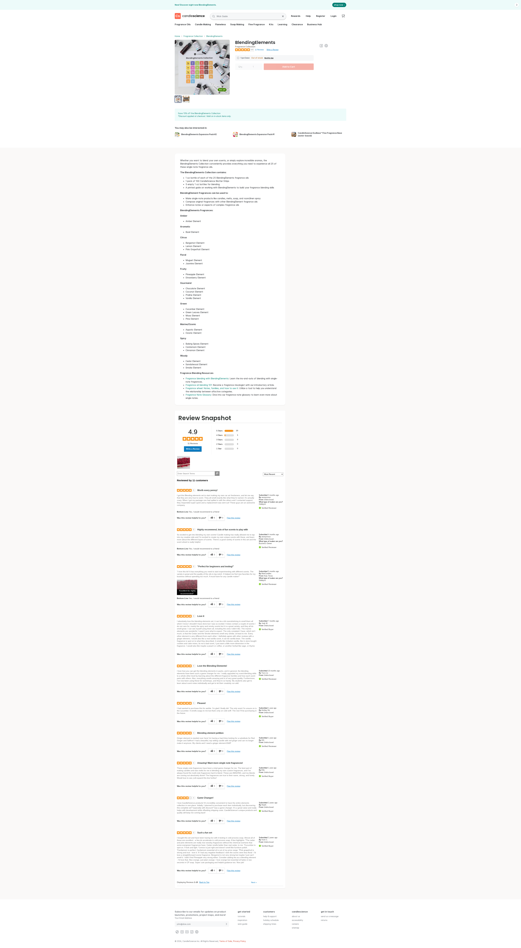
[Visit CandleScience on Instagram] (182, 931)
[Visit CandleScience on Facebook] (321, 45)
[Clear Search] (283, 16)
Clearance (297, 24)
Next (254, 882)
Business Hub (314, 24)
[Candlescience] (191, 16)
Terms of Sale (225, 941)
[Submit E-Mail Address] (226, 924)
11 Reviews (259, 50)
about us (296, 916)
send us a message (330, 916)
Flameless (220, 24)
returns (324, 920)
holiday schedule (271, 920)
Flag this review (233, 518)
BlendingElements (214, 36)
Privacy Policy (239, 941)
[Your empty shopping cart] (343, 16)
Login (333, 16)
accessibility (297, 920)
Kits (271, 24)
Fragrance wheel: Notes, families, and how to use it (212, 388)
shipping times (269, 924)
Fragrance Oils (183, 24)
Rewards (295, 16)
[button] (187, 587)
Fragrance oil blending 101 (199, 385)
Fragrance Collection (193, 36)
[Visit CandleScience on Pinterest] (326, 45)
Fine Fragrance (256, 24)
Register (320, 16)
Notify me (268, 58)
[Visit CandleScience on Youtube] (187, 931)
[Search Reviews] (217, 473)
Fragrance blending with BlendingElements (207, 378)
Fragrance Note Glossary (198, 394)
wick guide (242, 924)
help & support (270, 916)
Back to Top (204, 882)
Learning (282, 24)
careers (295, 924)
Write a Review (272, 50)
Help (308, 16)
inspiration (242, 920)
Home (177, 36)
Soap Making (237, 24)
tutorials (241, 916)
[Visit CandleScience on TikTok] (177, 931)
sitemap (295, 927)
